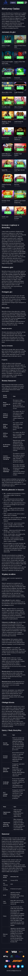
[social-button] (5, 966)
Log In (13, 2)
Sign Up (20, 2)
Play (9, 41)
